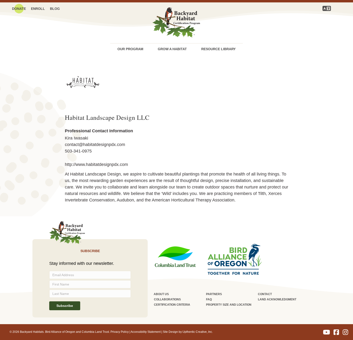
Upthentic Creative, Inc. (198, 332)
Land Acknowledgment (277, 299)
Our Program (130, 49)
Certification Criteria (172, 304)
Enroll (38, 9)
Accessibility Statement (146, 332)
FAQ (209, 299)
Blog (55, 9)
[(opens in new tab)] (175, 256)
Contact (265, 294)
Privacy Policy (119, 332)
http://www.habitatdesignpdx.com (96, 164)
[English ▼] (326, 8)
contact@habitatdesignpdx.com (95, 144)
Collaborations (167, 299)
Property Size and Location (228, 304)
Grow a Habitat (172, 49)
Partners (214, 294)
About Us (161, 294)
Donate (19, 9)
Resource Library (218, 49)
